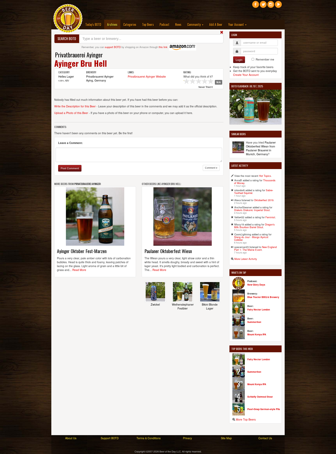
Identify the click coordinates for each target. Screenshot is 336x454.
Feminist (270, 217)
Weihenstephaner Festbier (183, 306)
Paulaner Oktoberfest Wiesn (168, 250)
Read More (79, 270)
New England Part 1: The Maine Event (255, 248)
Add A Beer (215, 24)
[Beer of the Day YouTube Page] (278, 6)
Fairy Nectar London (258, 309)
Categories (129, 24)
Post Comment (70, 168)
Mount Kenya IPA (256, 334)
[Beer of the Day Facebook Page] (255, 6)
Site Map (226, 438)
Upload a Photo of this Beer (71, 113)
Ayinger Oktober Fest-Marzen (82, 250)
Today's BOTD (93, 24)
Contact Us (265, 438)
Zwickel (155, 304)
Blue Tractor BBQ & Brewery (263, 297)
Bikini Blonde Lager (210, 306)
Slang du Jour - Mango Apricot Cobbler (251, 238)
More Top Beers (246, 419)
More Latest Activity (245, 259)
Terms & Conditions (148, 438)
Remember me (265, 59)
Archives (113, 24)
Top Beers (148, 24)
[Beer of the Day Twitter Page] (263, 6)
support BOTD (113, 47)
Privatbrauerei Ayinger (79, 54)
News (178, 24)
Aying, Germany (96, 80)
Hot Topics (265, 176)
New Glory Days (256, 284)
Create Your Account (246, 75)
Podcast (164, 24)
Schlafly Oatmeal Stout (260, 396)
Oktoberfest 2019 (263, 200)
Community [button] (194, 24)
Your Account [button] (236, 24)
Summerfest (254, 322)
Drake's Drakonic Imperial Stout (252, 210)
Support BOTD (110, 438)
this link (163, 47)
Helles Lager (66, 76)
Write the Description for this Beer (75, 106)
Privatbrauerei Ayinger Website (147, 76)
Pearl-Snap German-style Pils (263, 409)
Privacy (187, 438)
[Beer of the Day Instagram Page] (270, 6)
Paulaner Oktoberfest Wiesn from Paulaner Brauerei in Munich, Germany (261, 148)
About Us (70, 438)
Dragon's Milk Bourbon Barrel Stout (254, 226)
